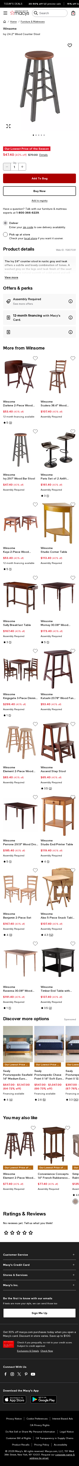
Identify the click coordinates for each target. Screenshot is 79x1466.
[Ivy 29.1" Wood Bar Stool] (20, 449)
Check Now (46, 1351)
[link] (20, 412)
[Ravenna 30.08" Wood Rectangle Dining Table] (20, 962)
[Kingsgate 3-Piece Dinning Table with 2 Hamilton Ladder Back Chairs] (20, 669)
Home (13, 21)
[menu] (5, 13)
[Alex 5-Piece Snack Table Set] (58, 888)
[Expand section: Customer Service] (39, 1255)
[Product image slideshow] (39, 91)
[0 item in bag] (73, 13)
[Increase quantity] (22, 167)
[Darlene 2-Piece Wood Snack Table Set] (20, 376)
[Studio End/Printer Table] (58, 815)
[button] (39, 91)
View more (11, 277)
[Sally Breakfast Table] (20, 596)
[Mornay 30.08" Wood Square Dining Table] (58, 596)
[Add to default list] (35, 358)
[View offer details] (39, 301)
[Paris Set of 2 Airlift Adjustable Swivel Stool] (58, 449)
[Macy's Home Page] (19, 13)
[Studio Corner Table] (58, 522)
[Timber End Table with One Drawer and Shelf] (58, 962)
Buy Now (39, 191)
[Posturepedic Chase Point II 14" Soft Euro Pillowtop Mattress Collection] (49, 1044)
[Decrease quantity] (7, 167)
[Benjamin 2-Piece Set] (20, 888)
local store (30, 238)
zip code (28, 227)
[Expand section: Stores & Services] (39, 1275)
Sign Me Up (39, 1313)
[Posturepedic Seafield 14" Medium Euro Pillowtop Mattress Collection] (18, 1044)
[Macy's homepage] (4, 21)
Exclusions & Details (28, 1351)
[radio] (75, 1201)
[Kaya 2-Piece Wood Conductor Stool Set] (20, 522)
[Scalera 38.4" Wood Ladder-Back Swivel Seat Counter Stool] (58, 376)
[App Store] (14, 1399)
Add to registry (40, 200)
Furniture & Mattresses (33, 21)
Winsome (9, 28)
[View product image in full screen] (8, 126)
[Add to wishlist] (70, 45)
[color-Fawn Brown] (75, 1201)
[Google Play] (44, 1399)
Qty (14, 163)
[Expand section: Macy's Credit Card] (39, 1265)
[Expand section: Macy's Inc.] (39, 1285)
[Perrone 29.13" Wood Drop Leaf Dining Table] (20, 815)
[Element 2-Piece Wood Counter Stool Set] (20, 742)
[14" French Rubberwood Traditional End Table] (54, 1145)
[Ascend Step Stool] (58, 742)
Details (43, 154)
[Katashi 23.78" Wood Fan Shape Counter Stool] (58, 669)
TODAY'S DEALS (13, 3)
